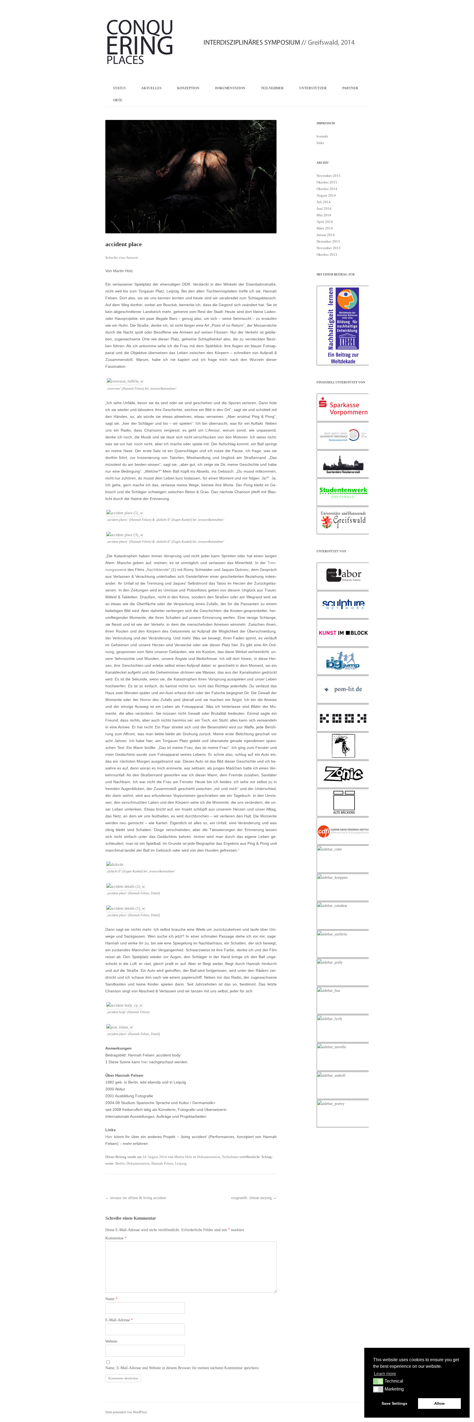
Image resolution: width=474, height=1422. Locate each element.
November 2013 (328, 248)
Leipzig (181, 1163)
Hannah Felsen (162, 1163)
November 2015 (328, 176)
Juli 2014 (324, 202)
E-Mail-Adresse (119, 1320)
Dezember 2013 (328, 241)
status (119, 88)
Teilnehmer (230, 1157)
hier (144, 1062)
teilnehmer (272, 88)
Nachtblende (158, 569)
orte (117, 100)
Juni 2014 (324, 208)
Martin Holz (183, 1157)
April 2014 (325, 222)
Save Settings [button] (394, 1403)
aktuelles (151, 88)
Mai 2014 (324, 215)
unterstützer (313, 88)
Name (111, 1299)
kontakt (322, 136)
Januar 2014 (326, 235)
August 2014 (326, 195)
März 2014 (325, 228)
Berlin (120, 1163)
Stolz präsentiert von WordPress (126, 1412)
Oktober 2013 (327, 254)
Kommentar (116, 1238)
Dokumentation (208, 1157)
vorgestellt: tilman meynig (254, 1198)
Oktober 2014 (327, 189)
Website (111, 1341)
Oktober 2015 (327, 182)
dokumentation (230, 88)
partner (350, 88)
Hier (108, 1136)
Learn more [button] (385, 1373)
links (320, 143)
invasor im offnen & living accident (135, 1198)
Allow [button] (439, 1403)
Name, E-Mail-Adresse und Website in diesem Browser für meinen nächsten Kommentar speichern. (182, 1368)
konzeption (188, 88)
